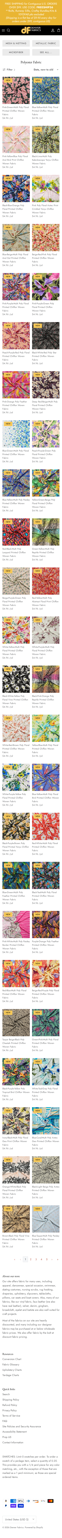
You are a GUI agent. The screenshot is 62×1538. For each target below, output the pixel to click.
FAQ (4, 1421)
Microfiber (16, 52)
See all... (46, 52)
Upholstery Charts (12, 1370)
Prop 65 (6, 1437)
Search (6, 1394)
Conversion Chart (11, 1359)
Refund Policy (9, 1405)
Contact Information (12, 1442)
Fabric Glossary (10, 1364)
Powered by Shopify (34, 1527)
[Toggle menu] (3, 30)
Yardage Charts (10, 1375)
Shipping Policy (10, 1399)
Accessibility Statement (14, 1431)
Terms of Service (11, 1415)
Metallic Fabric (46, 43)
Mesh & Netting (16, 43)
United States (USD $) (16, 1519)
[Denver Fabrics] (31, 30)
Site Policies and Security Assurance (21, 1426)
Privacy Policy (9, 1410)
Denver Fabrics (17, 1527)
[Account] (52, 30)
